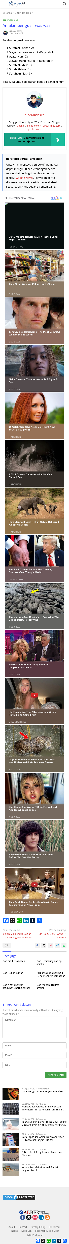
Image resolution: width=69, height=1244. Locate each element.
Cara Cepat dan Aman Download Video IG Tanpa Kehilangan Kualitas (43, 1138)
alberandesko (16, 31)
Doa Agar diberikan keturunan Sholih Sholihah (16, 986)
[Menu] (5, 4)
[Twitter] (28, 1217)
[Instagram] (35, 1217)
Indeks (14, 1230)
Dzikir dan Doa (10, 19)
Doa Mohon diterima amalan (48, 986)
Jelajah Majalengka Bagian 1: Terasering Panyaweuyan (17, 933)
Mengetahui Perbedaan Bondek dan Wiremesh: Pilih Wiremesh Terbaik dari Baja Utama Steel (42, 1108)
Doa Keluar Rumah (13, 972)
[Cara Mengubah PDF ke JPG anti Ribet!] (11, 1094)
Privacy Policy (38, 1226)
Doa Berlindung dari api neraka (49, 963)
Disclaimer (54, 1226)
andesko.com (33, 125)
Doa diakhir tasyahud (14, 961)
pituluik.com (34, 129)
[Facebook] (22, 1217)
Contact (23, 1226)
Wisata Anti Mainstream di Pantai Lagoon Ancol (40, 1169)
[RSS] (47, 1217)
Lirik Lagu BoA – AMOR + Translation (52, 933)
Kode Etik (26, 1230)
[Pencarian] (64, 4)
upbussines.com (51, 125)
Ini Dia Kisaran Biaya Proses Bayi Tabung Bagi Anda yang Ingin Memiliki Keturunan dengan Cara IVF (44, 1123)
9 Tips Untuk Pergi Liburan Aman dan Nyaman (42, 1154)
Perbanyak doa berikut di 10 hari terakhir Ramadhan (51, 974)
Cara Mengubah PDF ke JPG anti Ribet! (42, 1091)
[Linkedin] (41, 1217)
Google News (24, 178)
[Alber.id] (16, 4)
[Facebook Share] (37, 945)
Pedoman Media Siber (47, 1230)
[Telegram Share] (57, 945)
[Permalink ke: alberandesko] (5, 32)
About (12, 1226)
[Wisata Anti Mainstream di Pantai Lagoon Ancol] (11, 1169)
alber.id (20, 125)
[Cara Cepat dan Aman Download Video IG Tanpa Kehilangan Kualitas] (11, 1139)
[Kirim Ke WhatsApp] (63, 945)
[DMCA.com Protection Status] (19, 1197)
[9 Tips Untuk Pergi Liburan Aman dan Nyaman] (11, 1154)
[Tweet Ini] (43, 945)
